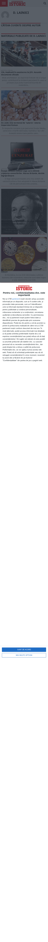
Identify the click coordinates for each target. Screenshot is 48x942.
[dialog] (24, 612)
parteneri (15, 299)
